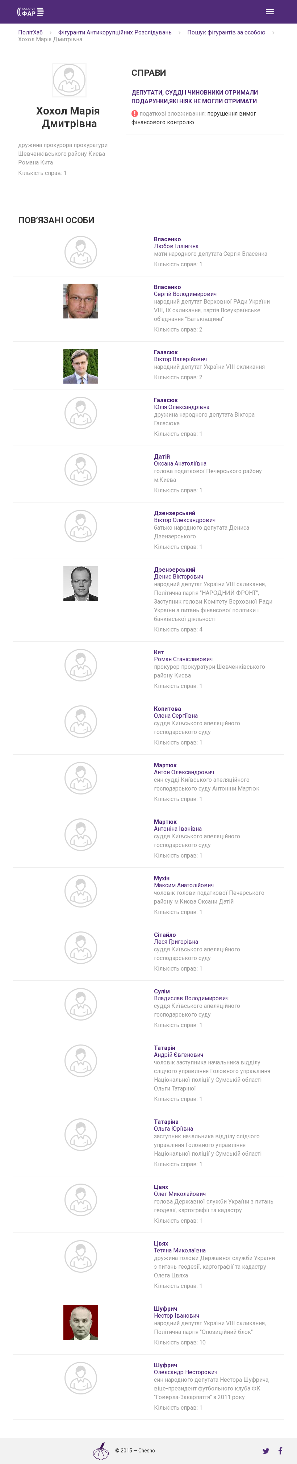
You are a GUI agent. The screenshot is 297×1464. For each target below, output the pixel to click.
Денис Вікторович (178, 573)
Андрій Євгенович (178, 1051)
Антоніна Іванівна (178, 825)
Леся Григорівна (176, 938)
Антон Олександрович (184, 769)
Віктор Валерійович (180, 356)
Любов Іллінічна (176, 243)
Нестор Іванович (176, 1312)
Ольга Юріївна (173, 1125)
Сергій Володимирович (185, 290)
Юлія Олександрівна (181, 403)
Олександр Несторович (185, 1369)
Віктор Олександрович (185, 517)
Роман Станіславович (183, 656)
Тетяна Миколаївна (180, 1247)
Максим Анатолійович (184, 882)
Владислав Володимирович (191, 995)
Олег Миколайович (180, 1190)
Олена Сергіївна (176, 712)
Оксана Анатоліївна (180, 460)
